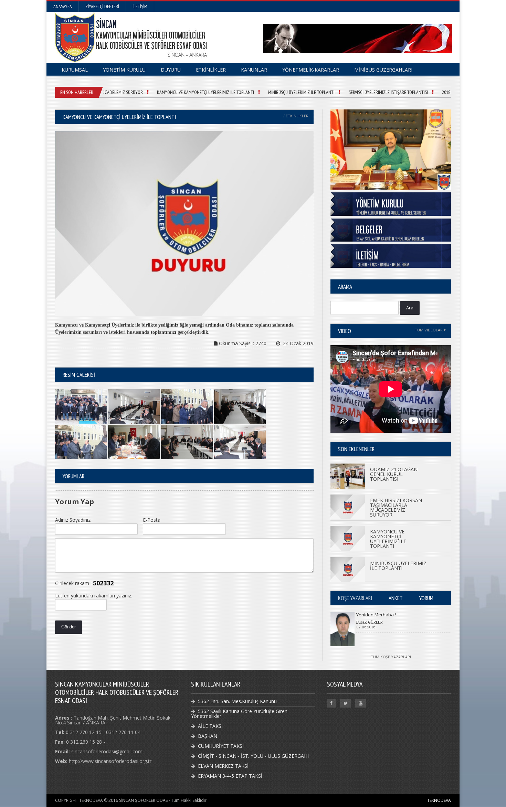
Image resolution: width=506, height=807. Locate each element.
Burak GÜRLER (369, 622)
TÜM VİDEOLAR (429, 330)
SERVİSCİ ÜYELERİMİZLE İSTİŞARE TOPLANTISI (377, 92)
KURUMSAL (75, 69)
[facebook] (331, 703)
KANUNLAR (254, 69)
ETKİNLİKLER (211, 69)
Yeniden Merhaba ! (376, 615)
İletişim (140, 6)
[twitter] (345, 703)
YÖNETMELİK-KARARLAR (310, 69)
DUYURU (171, 69)
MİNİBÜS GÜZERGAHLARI (383, 69)
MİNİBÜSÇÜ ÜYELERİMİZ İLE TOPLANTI (290, 92)
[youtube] (360, 703)
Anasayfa (62, 6)
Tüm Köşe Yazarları (391, 656)
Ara (409, 308)
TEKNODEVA (439, 800)
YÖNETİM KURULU (124, 69)
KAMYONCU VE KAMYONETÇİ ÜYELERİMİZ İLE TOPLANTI (194, 92)
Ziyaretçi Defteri (102, 6)
